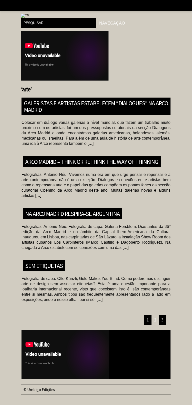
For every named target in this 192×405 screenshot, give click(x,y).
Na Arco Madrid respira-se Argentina (72, 213)
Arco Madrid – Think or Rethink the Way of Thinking (91, 161)
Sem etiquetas (44, 265)
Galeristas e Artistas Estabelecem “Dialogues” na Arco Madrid (96, 106)
